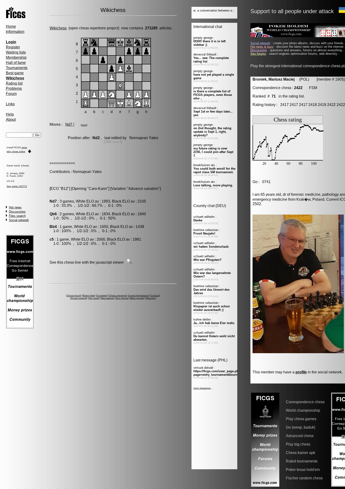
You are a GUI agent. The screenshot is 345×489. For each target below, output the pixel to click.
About (11, 119)
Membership (16, 57)
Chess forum (73, 295)
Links (10, 104)
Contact (155, 295)
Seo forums (122, 298)
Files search (17, 216)
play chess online (16, 151)
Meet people (137, 298)
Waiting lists (16, 52)
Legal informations (139, 295)
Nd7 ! (69, 124)
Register (13, 47)
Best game (15, 73)
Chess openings (117, 295)
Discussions (17, 211)
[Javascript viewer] (129, 262)
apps (24, 147)
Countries (101, 295)
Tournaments (16, 68)
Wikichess (58, 28)
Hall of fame (16, 63)
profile (301, 372)
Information (15, 32)
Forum (11, 94)
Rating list (14, 83)
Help (10, 114)
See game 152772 (17, 186)
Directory (150, 298)
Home (11, 26)
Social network (19, 220)
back (84, 125)
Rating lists (88, 295)
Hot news (15, 207)
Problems (14, 88)
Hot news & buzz (262, 46)
